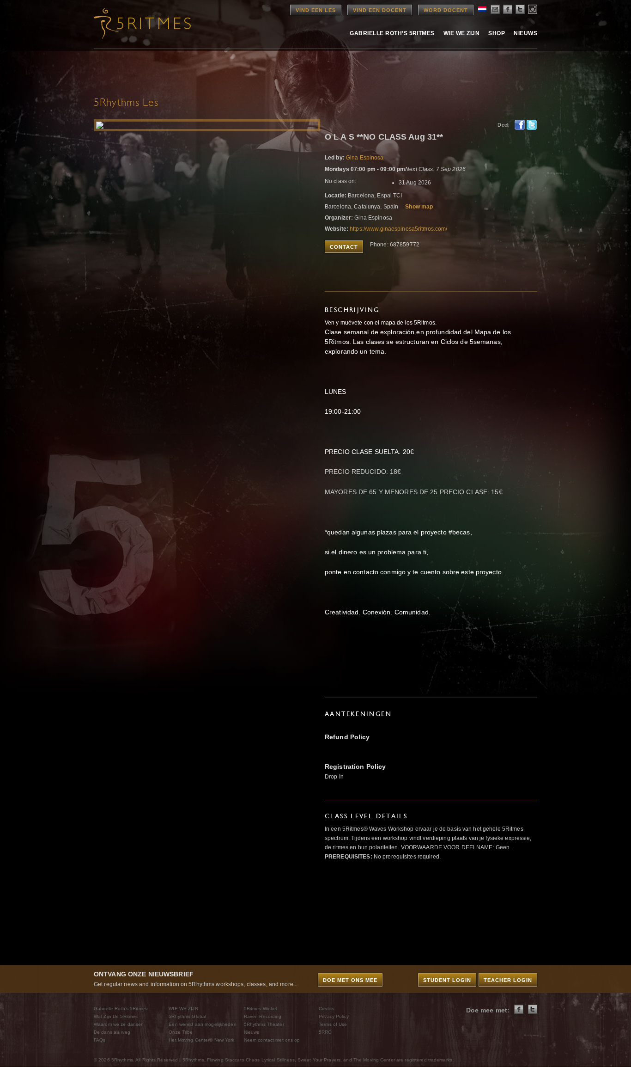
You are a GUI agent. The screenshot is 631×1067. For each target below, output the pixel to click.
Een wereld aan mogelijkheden (202, 1024)
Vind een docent (380, 10)
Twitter (531, 124)
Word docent (446, 10)
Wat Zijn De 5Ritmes (116, 1016)
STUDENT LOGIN (447, 980)
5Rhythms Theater (264, 1024)
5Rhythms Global (187, 1016)
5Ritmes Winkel (260, 1008)
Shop (496, 33)
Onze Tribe (181, 1032)
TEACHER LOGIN (508, 980)
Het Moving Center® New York (201, 1039)
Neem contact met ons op (272, 1039)
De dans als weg (112, 1032)
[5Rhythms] (144, 23)
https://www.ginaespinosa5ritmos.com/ (398, 229)
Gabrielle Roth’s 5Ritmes (392, 33)
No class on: (340, 181)
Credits (326, 1008)
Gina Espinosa (365, 157)
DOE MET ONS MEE (350, 980)
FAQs (99, 1039)
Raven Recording (263, 1016)
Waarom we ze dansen (119, 1024)
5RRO (325, 1032)
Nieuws (525, 33)
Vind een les (316, 10)
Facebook (519, 124)
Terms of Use (333, 1024)
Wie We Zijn (461, 33)
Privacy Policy (334, 1016)
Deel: (504, 125)
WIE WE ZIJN (183, 1008)
